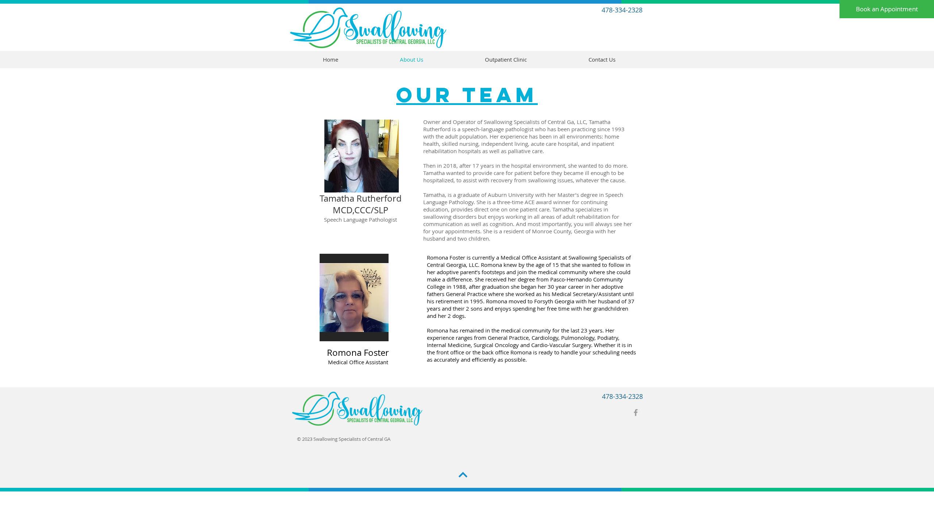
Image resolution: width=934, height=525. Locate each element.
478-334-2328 (622, 9)
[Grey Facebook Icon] (635, 412)
